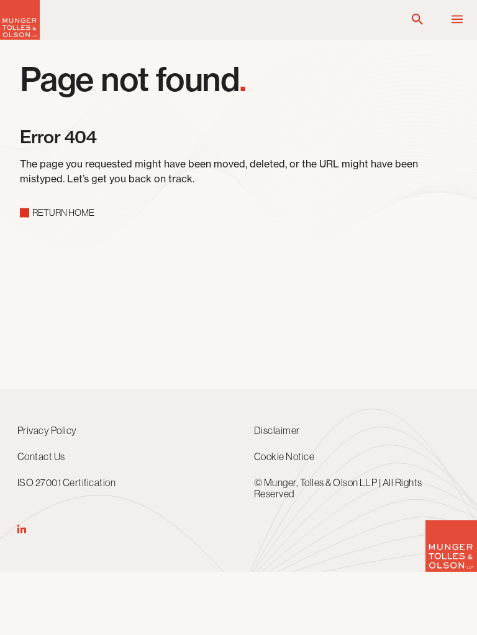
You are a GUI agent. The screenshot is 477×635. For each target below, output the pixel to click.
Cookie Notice (284, 456)
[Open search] (417, 20)
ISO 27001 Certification (66, 482)
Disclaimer (277, 430)
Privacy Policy (47, 430)
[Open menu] (457, 20)
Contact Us (41, 456)
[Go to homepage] (20, 36)
